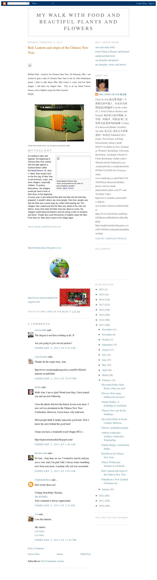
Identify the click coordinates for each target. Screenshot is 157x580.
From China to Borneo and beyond (112, 51)
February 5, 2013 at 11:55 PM (56, 539)
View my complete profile (111, 239)
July (104, 354)
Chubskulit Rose (43, 479)
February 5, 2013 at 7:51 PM (55, 505)
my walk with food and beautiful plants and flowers (78, 21)
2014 (102, 319)
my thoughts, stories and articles (110, 64)
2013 (102, 324)
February (106, 380)
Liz (36, 514)
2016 (102, 309)
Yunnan (71, 188)
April (105, 370)
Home (60, 554)
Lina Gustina (41, 356)
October (106, 339)
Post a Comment (36, 548)
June (104, 359)
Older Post (85, 554)
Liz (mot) (39, 535)
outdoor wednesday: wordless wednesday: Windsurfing (112, 436)
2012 (102, 495)
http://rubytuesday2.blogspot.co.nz (44, 247)
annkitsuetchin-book (105, 55)
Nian (33, 170)
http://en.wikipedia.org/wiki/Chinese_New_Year (44, 227)
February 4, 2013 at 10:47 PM (56, 378)
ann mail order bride (105, 47)
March (105, 375)
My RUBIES (41, 496)
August (106, 349)
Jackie (38, 387)
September (107, 344)
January (106, 489)
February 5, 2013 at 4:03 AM (55, 470)
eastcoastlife (40, 330)
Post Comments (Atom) (52, 561)
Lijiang (65, 188)
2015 (102, 314)
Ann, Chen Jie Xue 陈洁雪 (112, 94)
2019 (102, 294)
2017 (102, 304)
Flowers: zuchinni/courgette (114, 427)
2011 (102, 500)
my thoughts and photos (107, 60)
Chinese (39, 170)
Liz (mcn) (39, 531)
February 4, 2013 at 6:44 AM (55, 347)
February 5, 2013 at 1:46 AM (55, 444)
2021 (102, 289)
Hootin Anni (41, 453)
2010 (102, 505)
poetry (64, 183)
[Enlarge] (88, 181)
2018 (102, 299)
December (107, 329)
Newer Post (33, 554)
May (104, 364)
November (107, 334)
